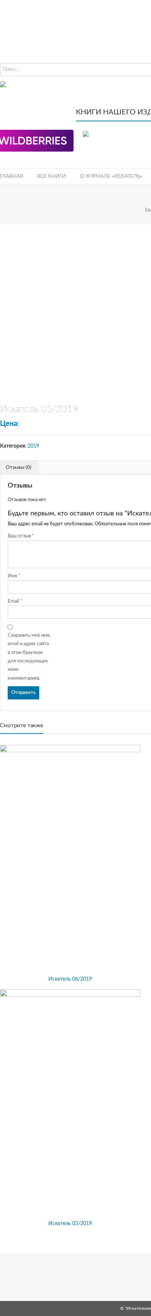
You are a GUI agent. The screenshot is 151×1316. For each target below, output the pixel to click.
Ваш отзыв (21, 536)
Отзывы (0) (19, 467)
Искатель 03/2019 (70, 1223)
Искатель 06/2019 (70, 979)
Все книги (51, 176)
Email (15, 601)
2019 (33, 446)
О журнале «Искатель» (111, 176)
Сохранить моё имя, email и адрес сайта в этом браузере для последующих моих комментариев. (29, 657)
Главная (11, 176)
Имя (14, 576)
